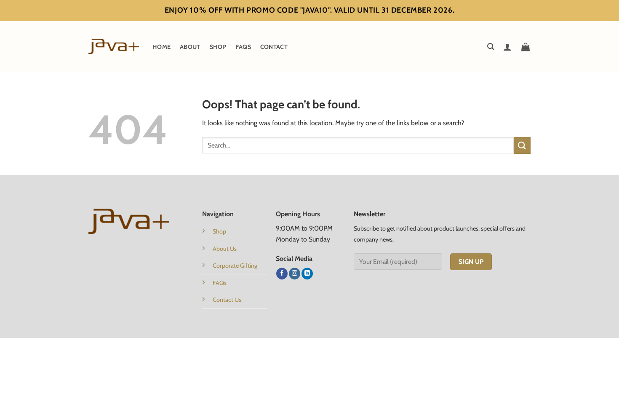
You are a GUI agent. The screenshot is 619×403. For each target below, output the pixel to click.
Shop (218, 47)
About (190, 47)
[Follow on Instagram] (294, 273)
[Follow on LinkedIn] (307, 273)
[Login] (507, 47)
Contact (274, 47)
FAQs (243, 47)
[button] (490, 46)
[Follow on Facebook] (282, 273)
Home (161, 47)
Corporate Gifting (235, 265)
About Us (225, 249)
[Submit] (522, 145)
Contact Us (227, 300)
